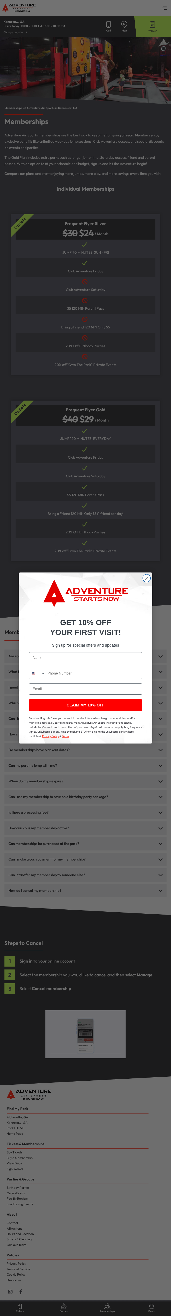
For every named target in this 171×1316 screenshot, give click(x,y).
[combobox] (37, 673)
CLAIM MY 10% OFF (86, 705)
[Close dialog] (147, 578)
